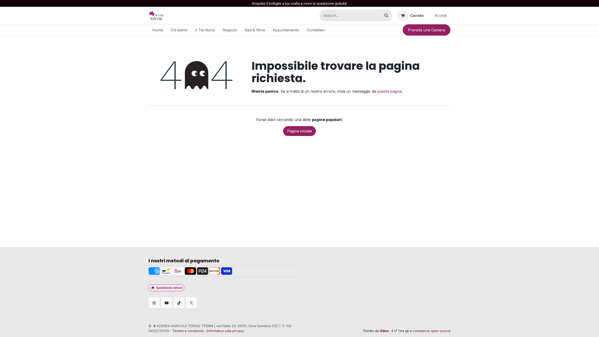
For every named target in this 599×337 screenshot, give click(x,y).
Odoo (384, 331)
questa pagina (389, 91)
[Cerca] (386, 15)
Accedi (440, 15)
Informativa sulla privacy (225, 331)
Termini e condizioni (188, 331)
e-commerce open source (430, 331)
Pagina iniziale (299, 131)
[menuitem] (158, 30)
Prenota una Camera (426, 30)
